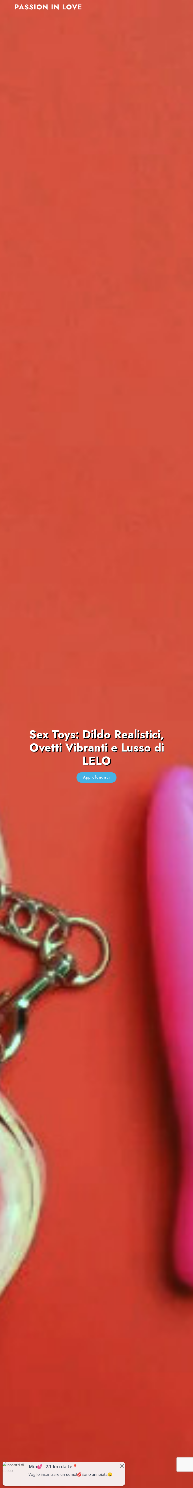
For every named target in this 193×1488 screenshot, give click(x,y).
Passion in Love (48, 7)
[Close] (122, 1466)
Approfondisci (96, 777)
